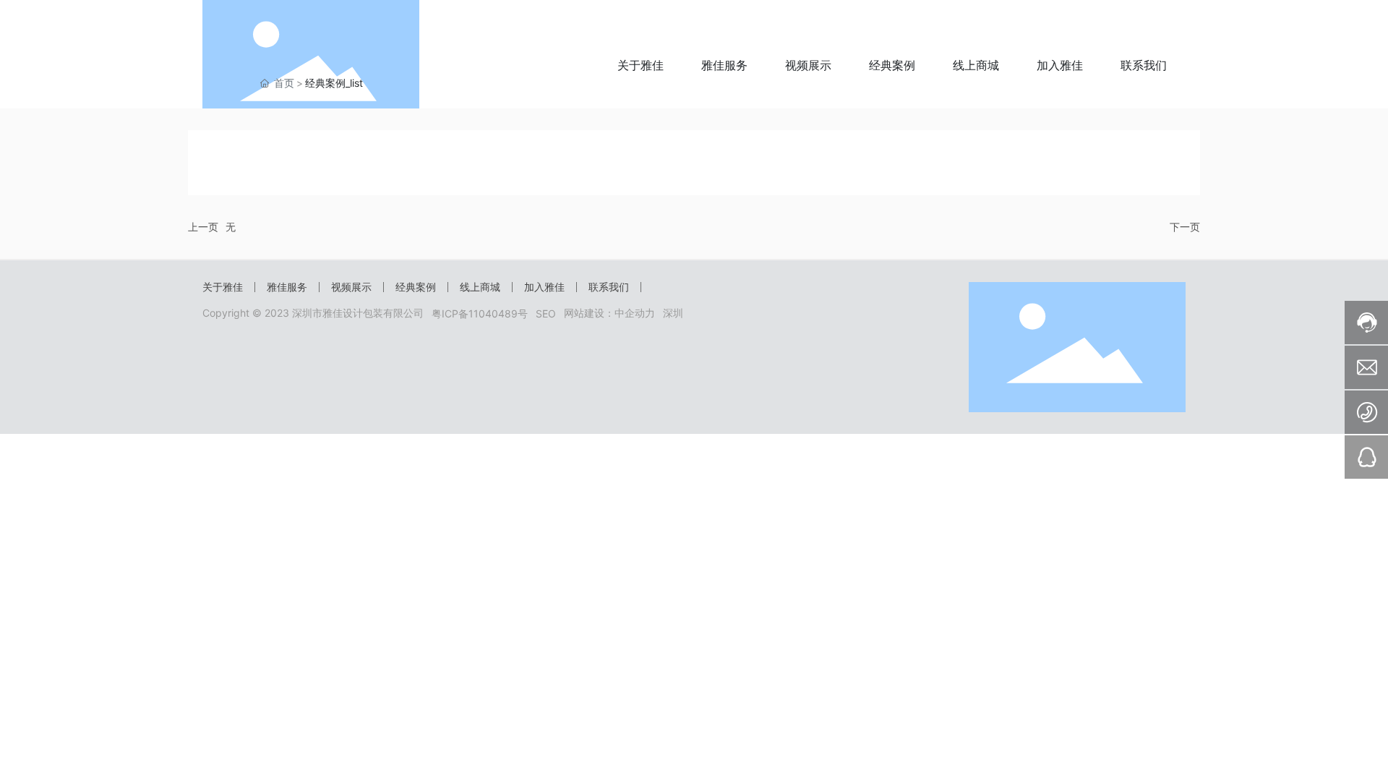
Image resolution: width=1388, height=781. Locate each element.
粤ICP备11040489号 (480, 313)
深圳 (673, 313)
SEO (546, 313)
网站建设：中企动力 (609, 313)
